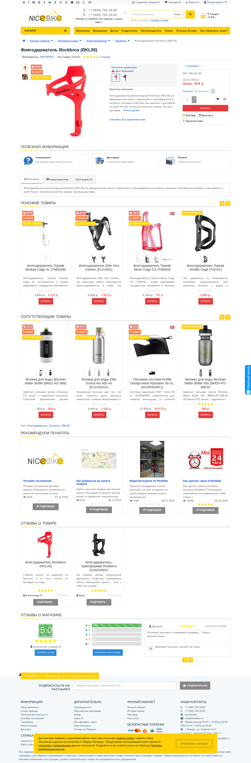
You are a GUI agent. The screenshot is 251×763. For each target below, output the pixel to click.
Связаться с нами (31, 741)
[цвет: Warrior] (99, 373)
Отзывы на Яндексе (85, 729)
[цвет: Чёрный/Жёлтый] (103, 259)
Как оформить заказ (85, 722)
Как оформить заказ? (214, 30)
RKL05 (66, 425)
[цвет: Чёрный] (147, 259)
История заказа (135, 711)
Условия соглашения (37, 480)
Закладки (132, 714)
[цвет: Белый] (50, 373)
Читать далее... (132, 110)
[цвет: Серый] (156, 259)
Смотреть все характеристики (127, 119)
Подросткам (129, 30)
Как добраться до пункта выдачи (93, 482)
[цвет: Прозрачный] (138, 259)
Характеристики (58, 179)
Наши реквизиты (30, 707)
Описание (33, 179)
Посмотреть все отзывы (107, 652)
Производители (151, 30)
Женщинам (100, 30)
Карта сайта (27, 744)
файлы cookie (125, 738)
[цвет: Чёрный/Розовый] (94, 259)
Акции (169, 30)
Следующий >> (193, 66)
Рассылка (132, 718)
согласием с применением (54, 745)
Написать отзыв (45, 652)
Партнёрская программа (87, 711)
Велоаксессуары (68, 40)
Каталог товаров (40, 40)
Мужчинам (83, 30)
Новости (78, 718)
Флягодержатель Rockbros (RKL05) (45, 564)
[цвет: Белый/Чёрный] (41, 373)
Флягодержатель (38, 425)
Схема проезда (29, 711)
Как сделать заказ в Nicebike (202, 480)
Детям (114, 30)
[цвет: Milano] (108, 373)
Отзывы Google (186, 30)
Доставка (26, 729)
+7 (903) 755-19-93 (102, 10)
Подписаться (197, 685)
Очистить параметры (124, 67)
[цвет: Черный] (210, 373)
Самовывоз (27, 722)
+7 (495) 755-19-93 (102, 15)
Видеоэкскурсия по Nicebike (149, 480)
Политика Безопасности (34, 714)
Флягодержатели (97, 40)
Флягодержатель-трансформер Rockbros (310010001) (99, 566)
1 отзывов (104, 57)
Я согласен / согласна (194, 743)
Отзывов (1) (85, 179)
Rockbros (121, 40)
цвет (123, 71)
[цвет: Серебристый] (45, 259)
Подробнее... (45, 602)
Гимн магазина (82, 725)
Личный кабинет (136, 707)
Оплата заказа (29, 725)
